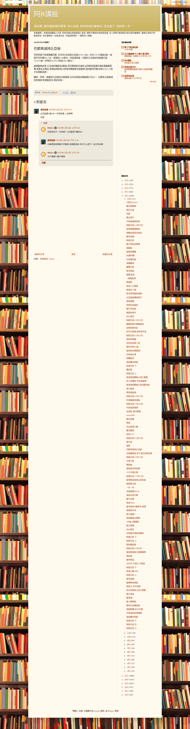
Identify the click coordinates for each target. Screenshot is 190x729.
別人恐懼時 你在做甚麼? (136, 381)
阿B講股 (46, 13)
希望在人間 (131, 289)
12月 (129, 199)
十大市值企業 (132, 472)
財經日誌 (130, 240)
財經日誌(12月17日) (134, 396)
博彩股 (129, 556)
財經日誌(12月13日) (134, 457)
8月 (128, 644)
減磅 (128, 445)
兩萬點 (129, 248)
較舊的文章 (107, 254)
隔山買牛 (130, 217)
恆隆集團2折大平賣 (134, 609)
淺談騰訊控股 (132, 362)
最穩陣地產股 (132, 582)
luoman (97, 710)
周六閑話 (130, 388)
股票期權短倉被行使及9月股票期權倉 (138, 70)
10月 (129, 636)
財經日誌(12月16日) (134, 403)
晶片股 (129, 441)
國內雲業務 (131, 206)
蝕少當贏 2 (131, 514)
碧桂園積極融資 (133, 228)
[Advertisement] (73, 229)
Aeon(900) (130, 415)
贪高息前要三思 (133, 343)
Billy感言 (130, 316)
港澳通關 (130, 301)
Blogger (111, 710)
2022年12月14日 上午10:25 (60, 109)
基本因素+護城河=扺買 (136, 506)
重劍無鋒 (44, 109)
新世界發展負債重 (134, 293)
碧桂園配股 (131, 544)
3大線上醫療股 (132, 521)
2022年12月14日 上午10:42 (69, 127)
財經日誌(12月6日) (134, 548)
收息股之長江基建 (131, 62)
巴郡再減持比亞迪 (134, 449)
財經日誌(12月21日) (134, 335)
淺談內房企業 (132, 495)
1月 (128, 671)
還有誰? (129, 597)
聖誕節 (129, 282)
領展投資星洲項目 (134, 232)
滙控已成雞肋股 (133, 605)
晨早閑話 (130, 559)
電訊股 (129, 369)
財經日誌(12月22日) (134, 320)
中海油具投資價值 (134, 613)
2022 (126, 195)
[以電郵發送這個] (64, 92)
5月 (128, 655)
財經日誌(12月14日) (134, 438)
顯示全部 (153, 82)
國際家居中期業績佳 (135, 324)
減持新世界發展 (133, 468)
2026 (126, 180)
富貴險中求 (131, 510)
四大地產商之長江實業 (136, 590)
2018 (126, 687)
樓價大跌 (130, 267)
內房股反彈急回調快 (135, 533)
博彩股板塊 (131, 392)
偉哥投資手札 (130, 66)
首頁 (73, 254)
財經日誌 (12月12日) (135, 476)
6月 (128, 652)
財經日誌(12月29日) (134, 225)
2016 (126, 694)
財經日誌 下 (131, 365)
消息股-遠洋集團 (133, 411)
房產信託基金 (132, 305)
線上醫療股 (131, 601)
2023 (126, 191)
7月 (128, 648)
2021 (126, 675)
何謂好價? (130, 255)
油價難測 (130, 263)
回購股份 (130, 358)
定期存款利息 (132, 327)
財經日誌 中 (131, 624)
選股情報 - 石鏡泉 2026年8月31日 (137, 56)
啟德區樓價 (131, 251)
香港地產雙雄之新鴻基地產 (138, 384)
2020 (126, 679)
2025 (126, 184)
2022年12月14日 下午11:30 (67, 140)
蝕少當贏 (130, 525)
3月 (128, 663)
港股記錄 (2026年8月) (133, 78)
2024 (126, 188)
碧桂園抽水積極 (133, 518)
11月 (129, 633)
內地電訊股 (131, 259)
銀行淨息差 (131, 308)
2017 (126, 691)
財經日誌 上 (131, 373)
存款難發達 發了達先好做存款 (139, 453)
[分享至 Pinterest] (74, 92)
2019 (126, 683)
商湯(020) (130, 502)
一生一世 (130, 487)
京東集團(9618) (132, 491)
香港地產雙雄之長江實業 (137, 377)
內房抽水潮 (131, 354)
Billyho (50, 127)
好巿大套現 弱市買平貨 (136, 331)
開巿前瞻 (130, 236)
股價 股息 (130, 274)
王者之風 (130, 460)
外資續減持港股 (133, 400)
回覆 (42, 117)
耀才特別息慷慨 (133, 244)
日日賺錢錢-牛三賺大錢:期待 (136, 53)
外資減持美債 (132, 407)
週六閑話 (130, 594)
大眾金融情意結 (133, 221)
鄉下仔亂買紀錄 (131, 47)
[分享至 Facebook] (72, 92)
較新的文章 (39, 254)
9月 (128, 640)
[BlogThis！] (66, 92)
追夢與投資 (129, 75)
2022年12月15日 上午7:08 (68, 152)
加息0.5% (130, 434)
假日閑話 (130, 270)
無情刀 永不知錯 (133, 586)
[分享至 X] (69, 92)
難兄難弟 (130, 430)
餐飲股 (129, 464)
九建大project (132, 202)
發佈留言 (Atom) (47, 258)
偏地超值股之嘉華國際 (136, 552)
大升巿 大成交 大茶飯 (135, 563)
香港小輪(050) (132, 571)
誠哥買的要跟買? (133, 350)
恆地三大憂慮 (132, 286)
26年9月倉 (128, 49)
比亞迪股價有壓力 (134, 297)
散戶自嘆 (130, 498)
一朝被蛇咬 (131, 278)
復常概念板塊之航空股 (136, 480)
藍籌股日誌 (131, 483)
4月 (128, 659)
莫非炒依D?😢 (132, 346)
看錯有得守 (131, 312)
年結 (128, 213)
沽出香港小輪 (132, 426)
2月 (128, 667)
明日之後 (130, 210)
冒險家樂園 (131, 339)
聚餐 (128, 422)
